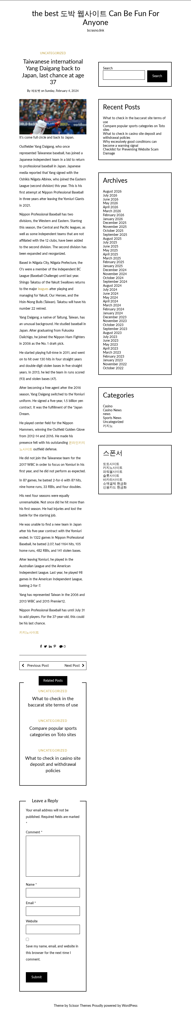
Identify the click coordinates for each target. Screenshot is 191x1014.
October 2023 (113, 325)
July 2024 (110, 289)
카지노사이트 (29, 632)
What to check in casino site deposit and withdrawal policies (53, 764)
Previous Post (37, 665)
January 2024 (113, 313)
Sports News (112, 418)
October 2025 (113, 231)
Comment (34, 832)
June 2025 (110, 246)
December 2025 (114, 223)
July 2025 (110, 242)
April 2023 (110, 348)
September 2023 (115, 329)
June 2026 (110, 199)
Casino (108, 406)
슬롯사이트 (111, 475)
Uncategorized (53, 53)
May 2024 (110, 297)
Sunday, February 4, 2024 (62, 91)
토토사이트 (111, 464)
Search (108, 68)
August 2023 (112, 333)
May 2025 (110, 250)
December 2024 (114, 270)
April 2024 (110, 301)
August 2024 (112, 285)
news (106, 414)
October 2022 (113, 368)
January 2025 (113, 266)
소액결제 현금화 (115, 483)
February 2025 (113, 262)
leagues (43, 289)
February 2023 (113, 356)
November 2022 (115, 364)
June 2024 (110, 293)
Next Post (72, 665)
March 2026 (112, 211)
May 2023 (110, 344)
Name (31, 884)
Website (32, 921)
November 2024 (115, 274)
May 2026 (110, 203)
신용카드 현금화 (115, 487)
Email (31, 903)
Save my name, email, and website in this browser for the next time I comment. (52, 953)
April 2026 (110, 207)
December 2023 (114, 317)
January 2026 (113, 219)
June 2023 (110, 340)
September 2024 (115, 281)
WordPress (129, 1005)
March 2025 (112, 258)
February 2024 (113, 309)
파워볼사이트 (113, 471)
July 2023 (110, 337)
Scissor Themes (80, 1005)
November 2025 (115, 227)
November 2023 (115, 321)
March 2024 (112, 305)
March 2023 (112, 352)
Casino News (112, 410)
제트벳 (35, 91)
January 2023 (113, 360)
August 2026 (112, 191)
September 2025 (115, 234)
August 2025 (112, 238)
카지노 (108, 426)
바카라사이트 (113, 479)
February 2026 (113, 215)
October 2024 (113, 278)
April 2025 (110, 254)
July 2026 (110, 195)
